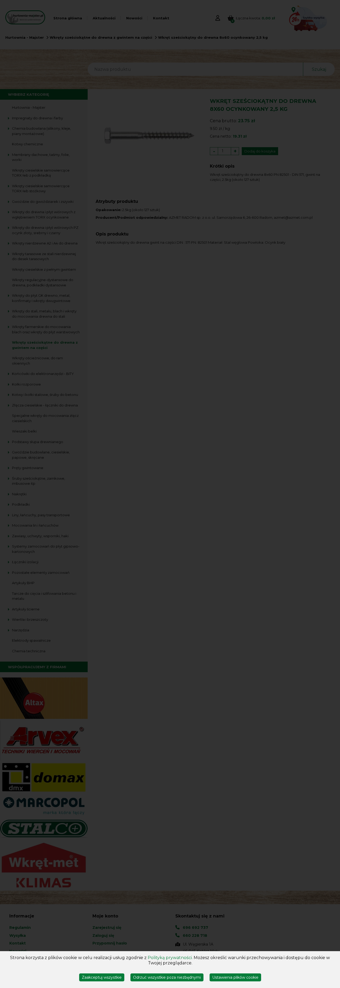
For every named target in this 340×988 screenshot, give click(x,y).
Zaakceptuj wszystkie (102, 977)
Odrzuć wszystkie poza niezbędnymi (167, 977)
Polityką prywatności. (170, 957)
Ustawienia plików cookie (235, 977)
